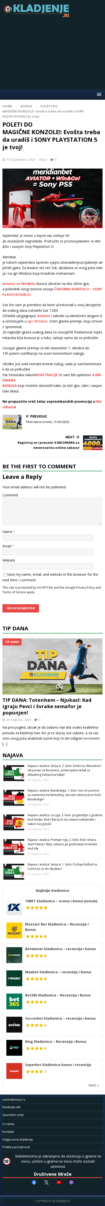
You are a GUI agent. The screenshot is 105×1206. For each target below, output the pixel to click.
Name (7, 531)
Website (8, 560)
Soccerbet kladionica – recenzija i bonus (60, 1018)
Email (7, 546)
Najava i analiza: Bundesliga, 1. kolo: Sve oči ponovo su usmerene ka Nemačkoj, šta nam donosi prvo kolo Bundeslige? (64, 794)
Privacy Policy (85, 587)
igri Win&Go (38, 321)
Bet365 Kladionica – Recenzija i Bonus (58, 995)
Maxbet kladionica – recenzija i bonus (58, 972)
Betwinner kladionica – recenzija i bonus (60, 948)
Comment (10, 495)
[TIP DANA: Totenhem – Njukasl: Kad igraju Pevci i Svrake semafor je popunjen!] (52, 666)
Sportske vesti (13, 1115)
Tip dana (15, 628)
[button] (98, 94)
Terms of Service (14, 592)
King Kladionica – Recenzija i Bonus (55, 1041)
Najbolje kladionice (52, 890)
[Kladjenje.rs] (37, 15)
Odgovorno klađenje (17, 1139)
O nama (8, 1124)
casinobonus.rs (13, 1099)
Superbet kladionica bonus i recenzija (58, 1064)
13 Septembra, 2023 (20, 159)
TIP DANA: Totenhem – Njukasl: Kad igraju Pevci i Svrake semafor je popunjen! (47, 706)
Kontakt (8, 1131)
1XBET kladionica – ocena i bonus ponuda (61, 901)
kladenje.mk (11, 1107)
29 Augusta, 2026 (18, 719)
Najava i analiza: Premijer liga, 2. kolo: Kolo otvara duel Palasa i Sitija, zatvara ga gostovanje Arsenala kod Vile (62, 844)
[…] (4, 743)
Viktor (43, 159)
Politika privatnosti (16, 1147)
